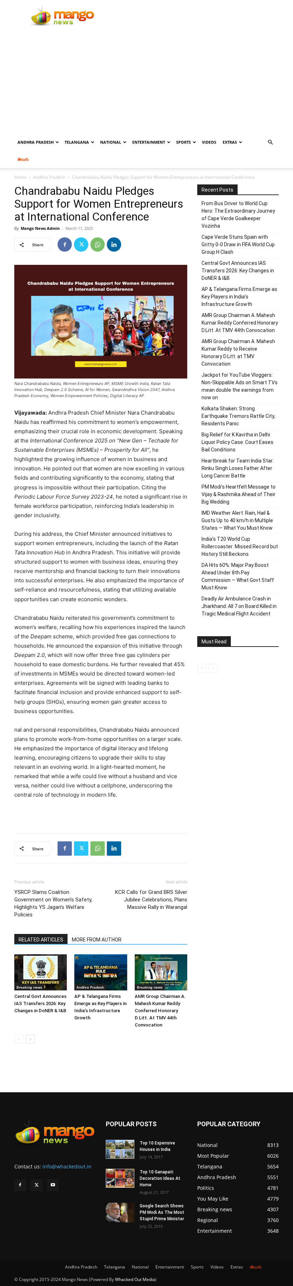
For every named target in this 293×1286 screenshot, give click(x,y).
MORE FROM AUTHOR (96, 940)
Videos (209, 142)
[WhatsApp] (97, 244)
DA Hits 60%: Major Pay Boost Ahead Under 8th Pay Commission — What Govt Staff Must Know (238, 576)
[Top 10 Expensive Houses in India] (120, 1149)
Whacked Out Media (135, 1279)
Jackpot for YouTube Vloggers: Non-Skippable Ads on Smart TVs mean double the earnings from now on (240, 386)
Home (20, 177)
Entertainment (148, 142)
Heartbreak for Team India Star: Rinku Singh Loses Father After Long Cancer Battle (238, 468)
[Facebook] (65, 244)
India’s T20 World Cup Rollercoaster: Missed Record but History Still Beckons (240, 546)
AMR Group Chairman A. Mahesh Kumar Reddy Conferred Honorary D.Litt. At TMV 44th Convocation (160, 1011)
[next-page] (30, 1039)
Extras (230, 142)
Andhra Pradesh (36, 142)
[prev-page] (18, 1039)
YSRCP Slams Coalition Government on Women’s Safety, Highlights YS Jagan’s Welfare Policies (53, 903)
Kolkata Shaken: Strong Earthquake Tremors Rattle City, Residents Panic (238, 416)
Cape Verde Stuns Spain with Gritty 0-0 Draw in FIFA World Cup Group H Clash (238, 244)
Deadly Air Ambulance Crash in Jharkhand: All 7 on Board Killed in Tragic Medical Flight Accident (239, 606)
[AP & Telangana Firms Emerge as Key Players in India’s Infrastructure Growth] (100, 972)
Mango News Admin (40, 228)
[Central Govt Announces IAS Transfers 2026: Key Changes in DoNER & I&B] (40, 972)
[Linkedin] (114, 244)
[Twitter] (81, 244)
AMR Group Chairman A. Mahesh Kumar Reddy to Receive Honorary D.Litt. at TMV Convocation (238, 352)
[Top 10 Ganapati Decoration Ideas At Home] (120, 1178)
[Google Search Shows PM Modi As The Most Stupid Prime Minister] (120, 1212)
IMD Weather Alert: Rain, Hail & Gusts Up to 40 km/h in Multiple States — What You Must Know (237, 520)
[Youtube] (53, 1185)
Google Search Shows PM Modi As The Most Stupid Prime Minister (162, 1212)
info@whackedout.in (67, 1166)
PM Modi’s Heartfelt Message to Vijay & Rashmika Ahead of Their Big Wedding (238, 494)
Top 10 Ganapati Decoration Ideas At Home (160, 1178)
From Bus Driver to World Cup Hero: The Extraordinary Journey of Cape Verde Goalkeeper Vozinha (238, 215)
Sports (183, 142)
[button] (270, 142)
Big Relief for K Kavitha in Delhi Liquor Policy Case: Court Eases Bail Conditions (237, 442)
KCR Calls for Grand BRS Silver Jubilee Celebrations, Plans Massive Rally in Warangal (151, 899)
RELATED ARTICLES (41, 940)
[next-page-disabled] (213, 668)
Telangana (77, 142)
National (110, 142)
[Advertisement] (146, 80)
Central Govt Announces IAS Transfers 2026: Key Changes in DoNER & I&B (40, 1003)
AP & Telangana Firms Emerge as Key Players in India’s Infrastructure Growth (239, 296)
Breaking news (29, 987)
